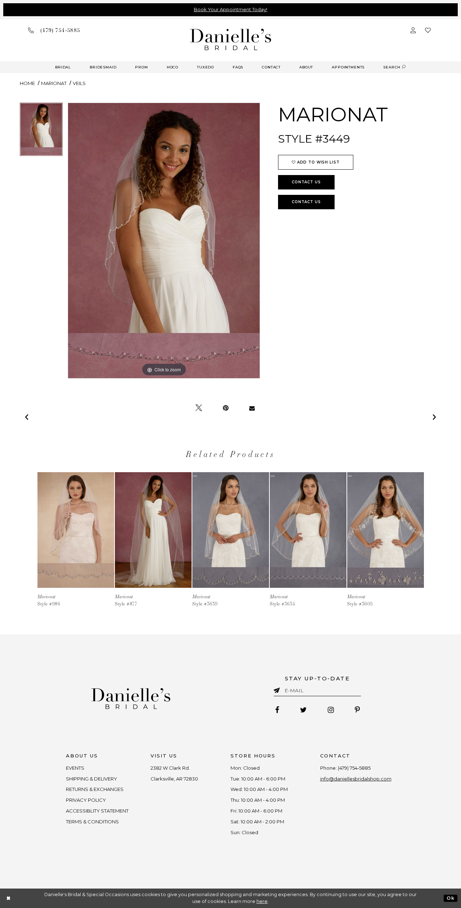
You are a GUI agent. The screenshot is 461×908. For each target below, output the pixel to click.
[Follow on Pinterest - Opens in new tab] (357, 710)
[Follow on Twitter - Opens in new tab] (303, 710)
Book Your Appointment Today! (230, 9)
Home (27, 83)
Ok (450, 898)
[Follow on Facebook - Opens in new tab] (277, 710)
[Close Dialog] (9, 898)
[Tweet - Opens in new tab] (198, 408)
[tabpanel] (41, 132)
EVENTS (75, 768)
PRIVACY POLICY (86, 800)
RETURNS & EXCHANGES (95, 789)
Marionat (54, 83)
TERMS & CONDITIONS (92, 821)
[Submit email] (278, 689)
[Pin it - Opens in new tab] (225, 408)
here (262, 901)
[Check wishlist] (428, 30)
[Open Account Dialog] (413, 30)
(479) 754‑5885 (354, 768)
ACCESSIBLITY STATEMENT (97, 811)
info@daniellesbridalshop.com (355, 779)
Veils (79, 83)
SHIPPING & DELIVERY (91, 779)
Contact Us (306, 182)
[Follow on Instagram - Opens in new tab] (330, 710)
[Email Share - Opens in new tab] (252, 408)
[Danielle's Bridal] (230, 39)
